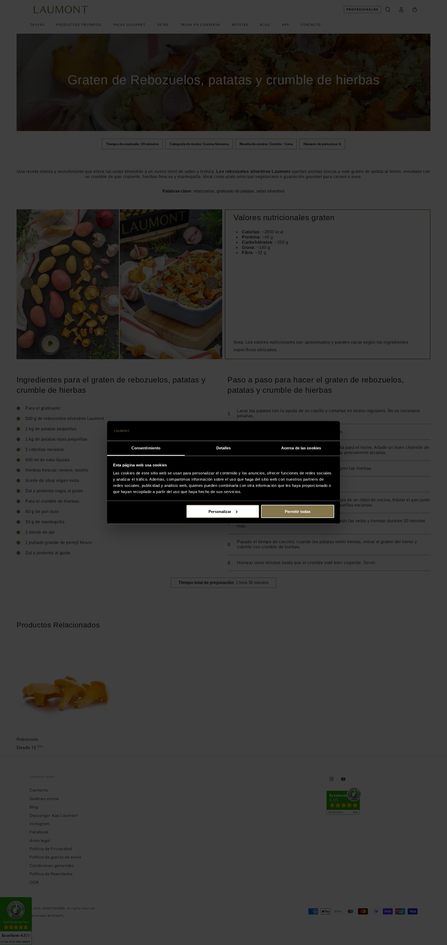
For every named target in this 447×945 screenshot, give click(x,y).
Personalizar (219, 511)
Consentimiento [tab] (145, 448)
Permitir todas (297, 511)
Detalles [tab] (223, 448)
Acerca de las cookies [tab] (301, 448)
